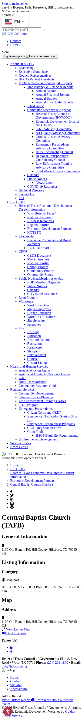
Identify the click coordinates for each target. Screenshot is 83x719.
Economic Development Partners (49, 228)
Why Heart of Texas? (41, 213)
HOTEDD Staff (38, 248)
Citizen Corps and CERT (44, 412)
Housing (33, 332)
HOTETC (34, 232)
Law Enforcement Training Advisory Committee (54, 165)
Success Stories (20, 443)
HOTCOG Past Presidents (36, 79)
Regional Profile (38, 225)
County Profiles (37, 267)
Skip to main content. (16, 3)
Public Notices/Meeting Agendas (41, 278)
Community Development (36, 393)
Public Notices (37, 179)
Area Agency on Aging (34, 370)
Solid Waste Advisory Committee (58, 171)
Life (21, 328)
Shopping (33, 351)
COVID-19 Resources (42, 186)
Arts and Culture (38, 340)
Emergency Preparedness (36, 408)
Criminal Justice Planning (36, 397)
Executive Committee (33, 71)
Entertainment (36, 355)
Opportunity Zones (40, 274)
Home (14, 45)
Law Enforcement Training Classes (42, 401)
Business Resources (40, 221)
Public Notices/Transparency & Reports (45, 83)
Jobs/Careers (35, 106)
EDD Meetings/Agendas (43, 282)
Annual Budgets (47, 98)
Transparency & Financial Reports (50, 87)
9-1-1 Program (28, 405)
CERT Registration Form (44, 428)
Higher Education (39, 313)
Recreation (34, 343)
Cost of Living (37, 363)
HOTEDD (17, 202)
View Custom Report (16, 700)
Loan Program (28, 297)
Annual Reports (46, 91)
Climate (32, 359)
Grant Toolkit (36, 431)
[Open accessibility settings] (7, 711)
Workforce (26, 301)
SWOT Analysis (38, 259)
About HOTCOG (22, 64)
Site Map (16, 685)
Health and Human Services (29, 366)
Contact (15, 41)
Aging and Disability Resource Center (44, 374)
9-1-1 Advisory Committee (54, 129)
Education (34, 336)
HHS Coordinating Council (54, 152)
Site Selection (36, 320)
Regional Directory (31, 190)
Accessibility (18, 689)
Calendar (33, 175)
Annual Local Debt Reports (54, 102)
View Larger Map (18, 629)
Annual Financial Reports (53, 94)
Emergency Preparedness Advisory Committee (53, 146)
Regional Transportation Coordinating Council (52, 158)
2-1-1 (22, 378)
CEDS (23, 251)
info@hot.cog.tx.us (14, 666)
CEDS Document (39, 255)
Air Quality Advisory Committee (58, 133)
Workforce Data (38, 305)
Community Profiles (40, 271)
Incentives (34, 324)
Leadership (26, 68)
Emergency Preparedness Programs (51, 424)
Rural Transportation (32, 382)
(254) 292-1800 (58, 662)
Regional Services (22, 389)
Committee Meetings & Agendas (49, 110)
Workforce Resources (41, 317)
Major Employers (39, 309)
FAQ (22, 198)
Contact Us (26, 194)
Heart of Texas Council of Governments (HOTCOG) (54, 115)
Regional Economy (40, 217)
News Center (44, 182)
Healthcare (34, 347)
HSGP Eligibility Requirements (57, 435)
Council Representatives (35, 75)
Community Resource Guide (38, 385)
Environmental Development (38, 439)
